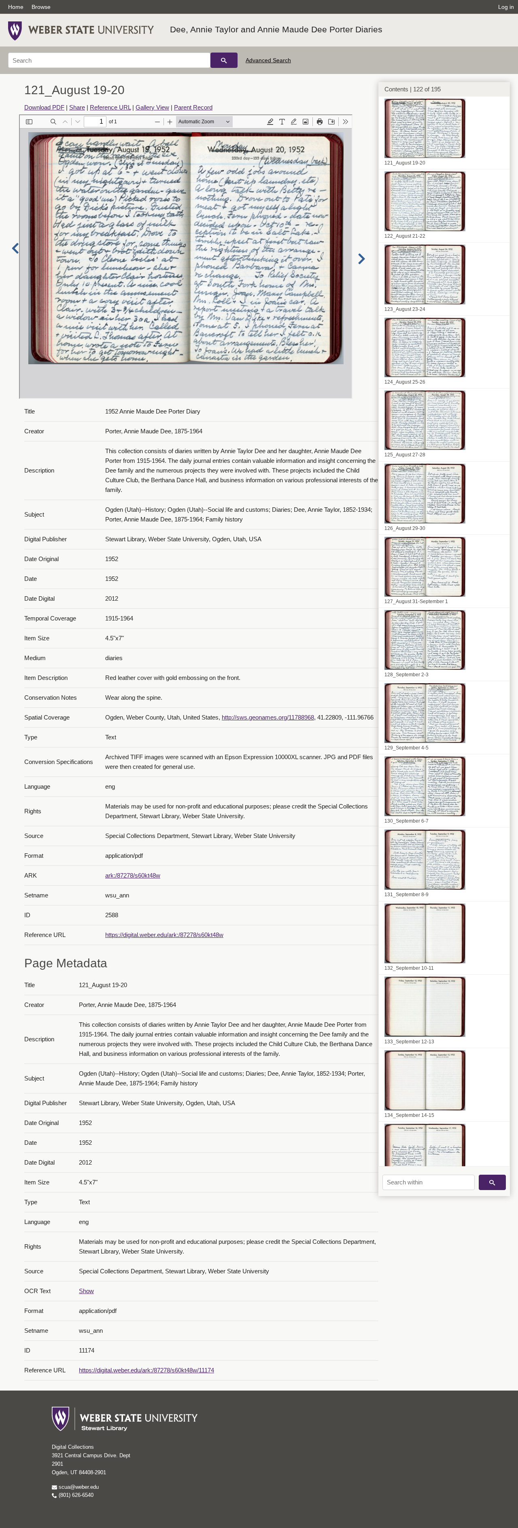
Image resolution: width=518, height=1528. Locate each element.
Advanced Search (268, 60)
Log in (506, 7)
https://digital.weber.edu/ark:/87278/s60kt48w (164, 934)
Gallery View (152, 107)
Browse (41, 7)
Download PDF (44, 107)
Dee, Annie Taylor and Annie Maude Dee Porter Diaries (276, 29)
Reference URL (110, 107)
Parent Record (193, 107)
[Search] (224, 60)
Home (15, 7)
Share (77, 107)
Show (86, 1290)
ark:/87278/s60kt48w (132, 875)
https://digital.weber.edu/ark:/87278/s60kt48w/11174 (146, 1370)
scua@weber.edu (78, 1487)
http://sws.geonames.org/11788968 (268, 717)
